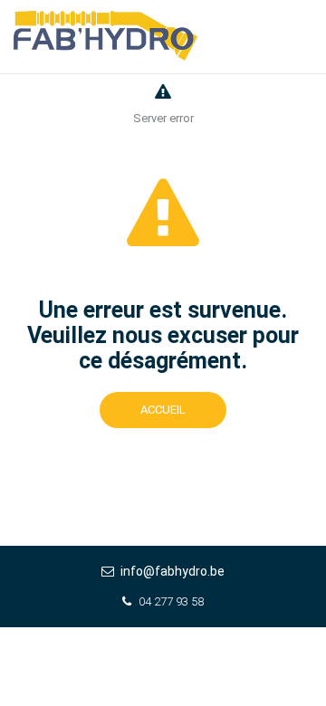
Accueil (163, 409)
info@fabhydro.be (172, 571)
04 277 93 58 (171, 601)
